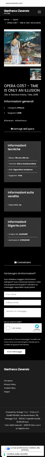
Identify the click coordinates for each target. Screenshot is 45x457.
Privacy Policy (10, 384)
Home (6, 19)
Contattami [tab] (24, 262)
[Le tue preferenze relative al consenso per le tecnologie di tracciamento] (4, 454)
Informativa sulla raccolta (15, 454)
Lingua (7, 391)
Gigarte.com (23, 428)
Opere (15, 19)
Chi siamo (8, 381)
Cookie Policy (10, 388)
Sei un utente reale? (13, 322)
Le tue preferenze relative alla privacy (25, 448)
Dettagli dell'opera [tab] (23, 128)
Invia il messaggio (14, 351)
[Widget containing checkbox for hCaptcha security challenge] (23, 328)
